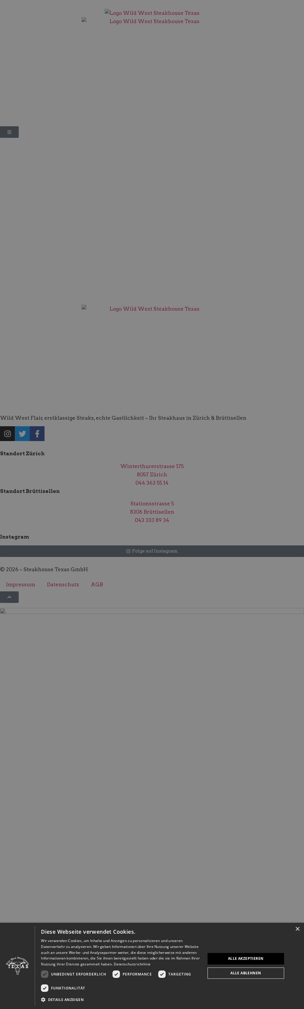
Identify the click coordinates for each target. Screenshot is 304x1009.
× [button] (297, 929)
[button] (120, 1000)
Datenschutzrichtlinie (132, 964)
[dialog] (152, 966)
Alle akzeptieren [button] (245, 958)
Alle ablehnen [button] (245, 973)
